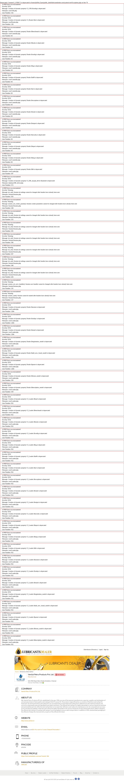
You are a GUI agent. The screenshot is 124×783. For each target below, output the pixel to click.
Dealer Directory (66, 773)
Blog (81, 773)
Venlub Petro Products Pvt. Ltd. (30, 691)
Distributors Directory (90, 649)
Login (100, 649)
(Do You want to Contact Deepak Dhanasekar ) (46, 729)
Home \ (17, 671)
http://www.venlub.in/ (27, 720)
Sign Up (106, 649)
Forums (75, 773)
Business (33, 773)
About (26, 773)
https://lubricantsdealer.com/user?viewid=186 (35, 756)
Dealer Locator (42, 773)
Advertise (87, 773)
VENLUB (24, 764)
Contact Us (96, 773)
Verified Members (54, 773)
